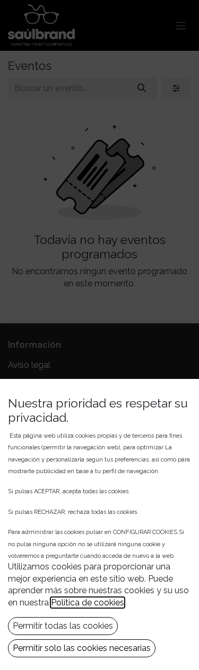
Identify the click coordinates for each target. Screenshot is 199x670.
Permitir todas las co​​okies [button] (63, 626)
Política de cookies (87, 602)
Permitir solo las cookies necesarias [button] (82, 648)
